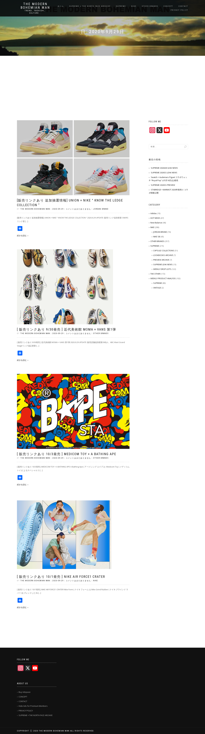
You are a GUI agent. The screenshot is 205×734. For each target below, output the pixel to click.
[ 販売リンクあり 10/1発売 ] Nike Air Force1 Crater (61, 577)
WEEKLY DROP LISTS (162, 269)
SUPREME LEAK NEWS (163, 264)
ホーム (61, 6)
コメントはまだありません (78, 209)
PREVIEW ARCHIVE (161, 259)
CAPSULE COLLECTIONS (163, 250)
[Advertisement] (102, 78)
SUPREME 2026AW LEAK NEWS (164, 168)
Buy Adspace (24, 692)
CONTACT (183, 6)
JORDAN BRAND (101, 209)
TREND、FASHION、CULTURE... (35, 12)
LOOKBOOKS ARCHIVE (163, 255)
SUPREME (121, 6)
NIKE (133, 6)
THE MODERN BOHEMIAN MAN (35, 5)
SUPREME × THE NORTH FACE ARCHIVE (90, 6)
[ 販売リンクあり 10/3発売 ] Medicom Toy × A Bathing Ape (66, 454)
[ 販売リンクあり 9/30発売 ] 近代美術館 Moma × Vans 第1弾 (66, 329)
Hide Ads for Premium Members (33, 706)
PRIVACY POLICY (179, 10)
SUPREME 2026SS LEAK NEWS (164, 172)
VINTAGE (157, 287)
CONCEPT (168, 6)
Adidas (153, 213)
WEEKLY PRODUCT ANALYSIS (163, 278)
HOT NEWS (155, 218)
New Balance (156, 222)
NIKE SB (156, 236)
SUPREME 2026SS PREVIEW (163, 185)
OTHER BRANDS (150, 6)
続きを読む (22, 235)
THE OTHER (155, 273)
